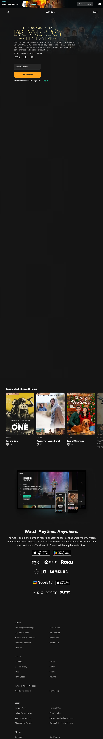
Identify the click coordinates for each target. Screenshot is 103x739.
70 (11, 444)
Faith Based (20, 677)
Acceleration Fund (23, 691)
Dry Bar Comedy (22, 632)
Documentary (21, 667)
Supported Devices (23, 718)
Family (52, 667)
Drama (52, 662)
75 (41, 444)
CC (32, 57)
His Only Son (54, 632)
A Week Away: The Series (25, 638)
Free (17, 672)
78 (71, 444)
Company (19, 737)
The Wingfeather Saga (24, 627)
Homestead (54, 638)
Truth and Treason (23, 643)
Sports (52, 672)
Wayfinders (54, 643)
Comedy (18, 662)
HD (25, 57)
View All (18, 648)
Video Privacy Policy (23, 713)
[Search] (8, 12)
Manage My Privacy (23, 723)
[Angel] (51, 12)
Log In (45, 81)
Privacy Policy (20, 708)
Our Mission (54, 737)
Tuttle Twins (54, 627)
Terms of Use (55, 708)
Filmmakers (54, 691)
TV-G (17, 57)
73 (102, 447)
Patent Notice (55, 713)
